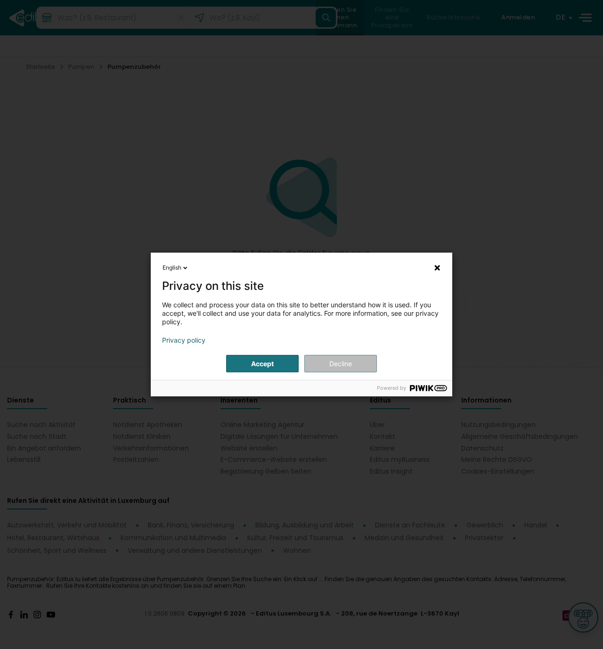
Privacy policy (183, 340)
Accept (262, 364)
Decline (340, 364)
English (172, 267)
